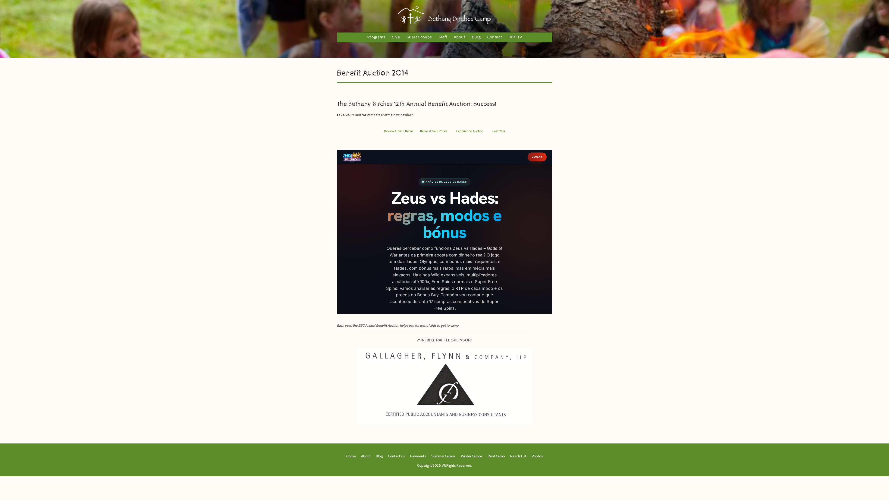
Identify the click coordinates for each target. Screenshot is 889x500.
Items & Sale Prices (434, 131)
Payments (418, 456)
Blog (476, 37)
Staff (442, 37)
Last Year (498, 131)
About (459, 37)
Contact (494, 37)
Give (396, 37)
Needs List (518, 456)
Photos (537, 456)
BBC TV (515, 37)
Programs (376, 37)
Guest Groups (419, 37)
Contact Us (396, 456)
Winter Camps (471, 456)
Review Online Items (398, 131)
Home (351, 456)
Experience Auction (470, 131)
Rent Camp (496, 456)
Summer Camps (443, 456)
